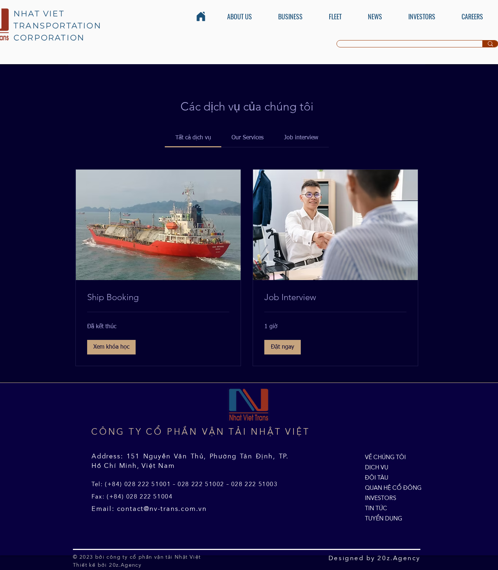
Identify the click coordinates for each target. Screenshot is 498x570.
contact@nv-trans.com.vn (162, 509)
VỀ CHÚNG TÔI (381, 457)
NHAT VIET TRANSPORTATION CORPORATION (57, 26)
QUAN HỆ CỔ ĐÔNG (381, 487)
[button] (111, 347)
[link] (193, 138)
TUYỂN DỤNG (381, 518)
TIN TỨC (376, 508)
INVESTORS (380, 497)
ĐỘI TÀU (376, 477)
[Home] (201, 16)
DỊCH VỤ (376, 467)
